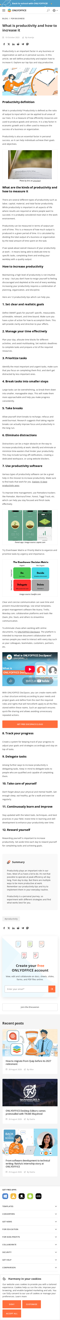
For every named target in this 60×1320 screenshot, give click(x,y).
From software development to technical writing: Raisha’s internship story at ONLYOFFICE (28, 1163)
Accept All (11, 1313)
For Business (18, 18)
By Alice (30, 1069)
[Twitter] (8, 44)
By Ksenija (29, 37)
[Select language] (55, 10)
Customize (31, 1304)
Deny (11, 1304)
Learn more (21, 1296)
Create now (51, 989)
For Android (30, 1196)
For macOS (22, 1196)
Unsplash (37, 180)
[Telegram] (22, 44)
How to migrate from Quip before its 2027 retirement (28, 1063)
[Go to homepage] (17, 10)
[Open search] (48, 10)
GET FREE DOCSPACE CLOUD (30, 724)
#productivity (11, 918)
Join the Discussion (30, 1007)
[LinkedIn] (13, 44)
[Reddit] (18, 44)
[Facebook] (4, 44)
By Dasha (31, 1119)
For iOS (39, 1196)
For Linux (13, 1196)
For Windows (5, 1196)
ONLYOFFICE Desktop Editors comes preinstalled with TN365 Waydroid (26, 1112)
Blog (5, 18)
